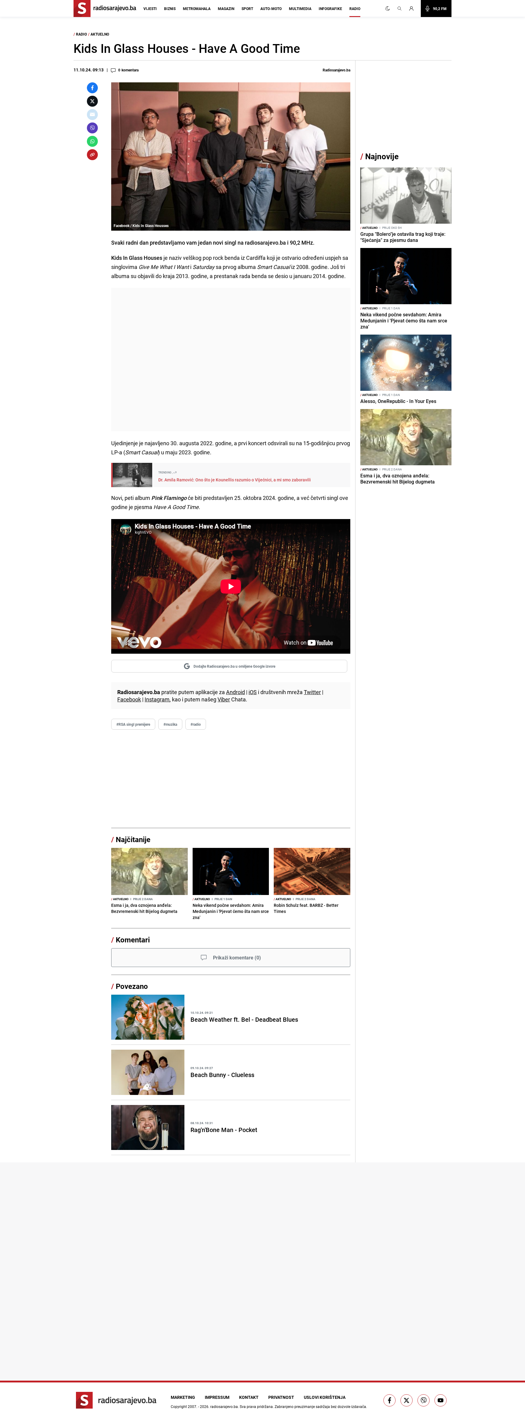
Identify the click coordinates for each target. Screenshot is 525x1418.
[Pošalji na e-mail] (92, 114)
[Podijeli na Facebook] (92, 87)
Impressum (217, 1397)
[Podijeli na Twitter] (92, 101)
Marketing (183, 1397)
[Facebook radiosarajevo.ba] (389, 1400)
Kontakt (249, 1397)
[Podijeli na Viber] (92, 127)
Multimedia (300, 8)
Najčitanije (133, 839)
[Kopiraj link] (92, 154)
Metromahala (197, 8)
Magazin (226, 8)
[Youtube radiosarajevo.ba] (440, 1400)
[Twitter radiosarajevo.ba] (406, 1400)
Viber (224, 699)
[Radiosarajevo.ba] (116, 1400)
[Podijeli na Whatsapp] (92, 141)
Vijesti (150, 8)
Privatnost (281, 1397)
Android (235, 692)
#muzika (170, 724)
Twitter (312, 692)
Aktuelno (100, 34)
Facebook (129, 699)
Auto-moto (271, 8)
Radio (354, 8)
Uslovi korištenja (324, 1397)
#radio (195, 724)
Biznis (170, 8)
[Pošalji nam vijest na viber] (423, 1400)
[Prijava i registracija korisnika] (413, 8)
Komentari (133, 940)
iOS (253, 692)
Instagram (157, 699)
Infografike (330, 8)
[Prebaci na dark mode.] (387, 8)
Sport (247, 8)
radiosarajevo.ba (224, 1406)
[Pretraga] (399, 8)
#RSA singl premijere (133, 724)
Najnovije (382, 156)
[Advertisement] (230, 359)
